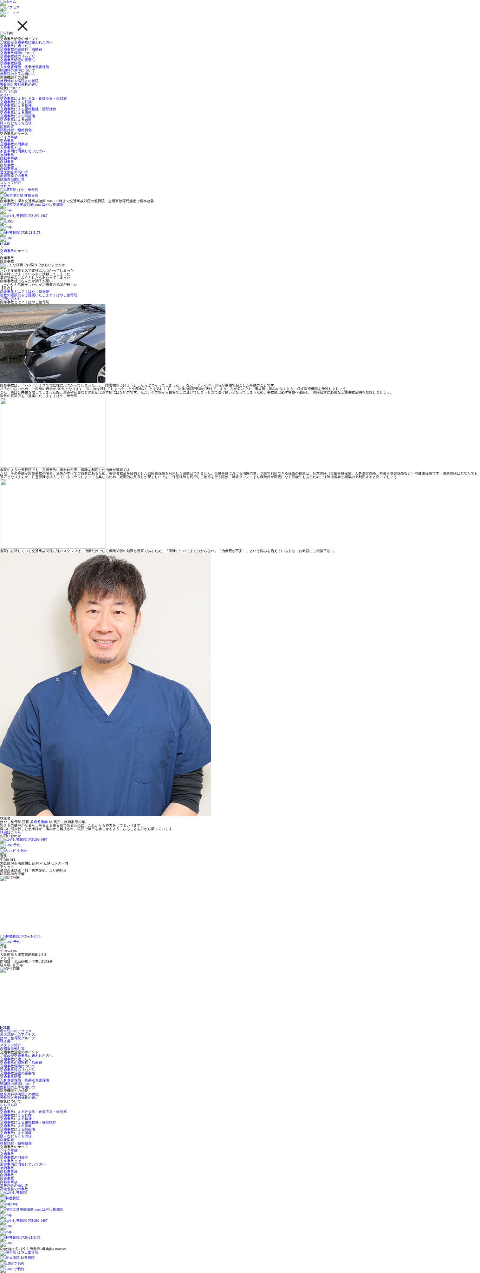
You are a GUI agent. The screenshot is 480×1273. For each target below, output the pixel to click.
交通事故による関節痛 (17, 116)
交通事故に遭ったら (16, 46)
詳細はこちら (10, 832)
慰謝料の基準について (17, 70)
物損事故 (7, 155)
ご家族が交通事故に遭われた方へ (26, 42)
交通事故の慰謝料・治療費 (21, 49)
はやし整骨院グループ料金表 (17, 1039)
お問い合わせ (10, 298)
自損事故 (7, 162)
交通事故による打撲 (16, 102)
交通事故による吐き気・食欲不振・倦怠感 (33, 98)
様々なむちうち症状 (16, 123)
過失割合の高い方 (14, 172)
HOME (5, 244)
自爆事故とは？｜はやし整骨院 (24, 291)
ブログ (5, 186)
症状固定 (7, 126)
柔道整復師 (39, 822)
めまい (5, 95)
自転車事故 (9, 169)
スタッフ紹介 (10, 183)
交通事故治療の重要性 (17, 60)
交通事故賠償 (10, 63)
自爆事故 (7, 165)
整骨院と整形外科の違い (19, 84)
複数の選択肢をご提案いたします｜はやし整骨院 (38, 295)
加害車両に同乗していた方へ (23, 151)
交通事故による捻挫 (16, 105)
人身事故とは (10, 148)
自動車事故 (9, 158)
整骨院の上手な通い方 (17, 74)
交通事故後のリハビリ (17, 56)
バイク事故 (9, 137)
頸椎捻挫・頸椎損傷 (16, 130)
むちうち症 (9, 91)
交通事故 (7, 140)
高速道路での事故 (14, 176)
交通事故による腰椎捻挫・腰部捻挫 (28, 109)
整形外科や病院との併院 (19, 81)
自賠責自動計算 (12, 179)
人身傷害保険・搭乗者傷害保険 (24, 67)
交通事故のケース (14, 251)
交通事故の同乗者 (14, 144)
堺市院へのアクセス (16, 1031)
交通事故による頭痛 (16, 119)
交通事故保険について (17, 53)
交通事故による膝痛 (16, 112)
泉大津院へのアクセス (17, 1034)
